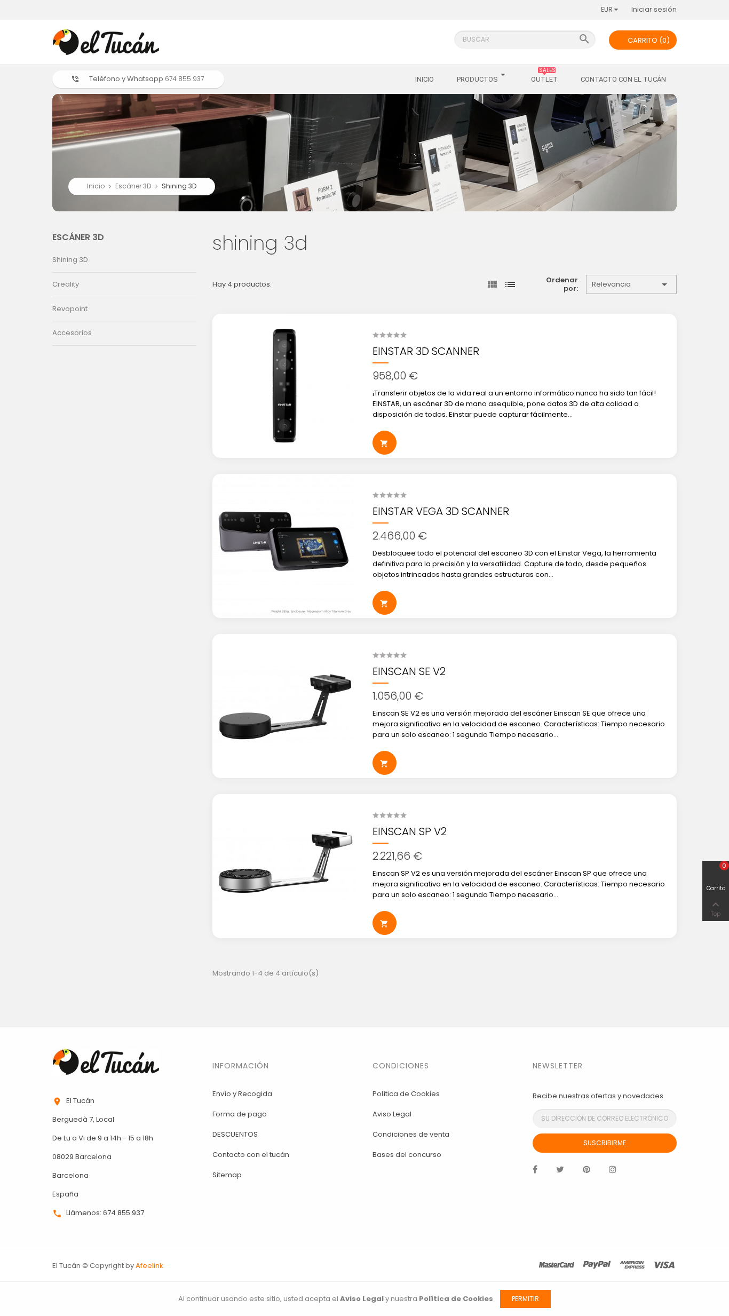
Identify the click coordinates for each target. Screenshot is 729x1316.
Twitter (560, 1172)
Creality (65, 284)
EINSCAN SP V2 (410, 831)
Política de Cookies (406, 1094)
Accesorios (72, 333)
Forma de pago (239, 1114)
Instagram (612, 1172)
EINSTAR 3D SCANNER (426, 351)
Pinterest (586, 1172)
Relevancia (631, 284)
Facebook (535, 1172)
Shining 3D (70, 260)
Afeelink (149, 1265)
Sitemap (227, 1175)
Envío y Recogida (242, 1094)
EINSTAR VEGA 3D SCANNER (441, 511)
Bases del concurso (407, 1154)
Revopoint (70, 309)
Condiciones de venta (411, 1134)
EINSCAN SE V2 (409, 671)
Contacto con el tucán (250, 1154)
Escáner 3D (78, 237)
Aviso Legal (392, 1114)
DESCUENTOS (235, 1134)
